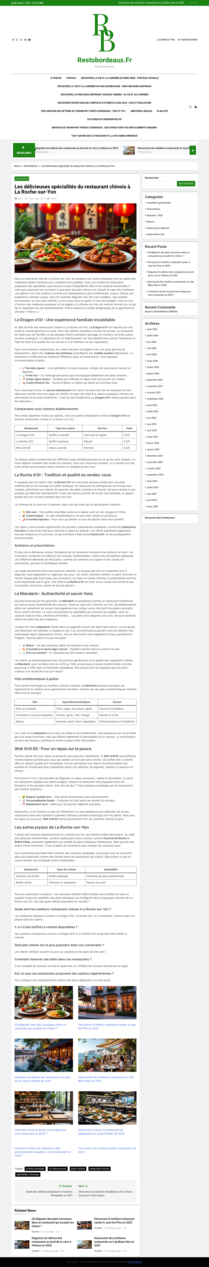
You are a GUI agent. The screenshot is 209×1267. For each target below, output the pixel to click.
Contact (71, 78)
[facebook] (13, 40)
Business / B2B (154, 215)
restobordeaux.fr (104, 60)
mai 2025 (151, 424)
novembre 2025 (155, 386)
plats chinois (78, 1168)
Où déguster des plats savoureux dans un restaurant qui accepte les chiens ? (145, 3)
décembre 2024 (155, 455)
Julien (20, 198)
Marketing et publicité (158, 228)
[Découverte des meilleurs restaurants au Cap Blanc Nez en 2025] (79, 152)
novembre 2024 (155, 462)
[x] (21, 40)
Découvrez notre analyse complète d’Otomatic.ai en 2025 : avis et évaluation (104, 102)
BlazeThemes (134, 1262)
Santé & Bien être (155, 234)
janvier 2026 (153, 373)
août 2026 (152, 329)
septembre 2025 (155, 398)
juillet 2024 (152, 487)
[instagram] (17, 40)
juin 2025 (151, 418)
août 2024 (152, 481)
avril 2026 (152, 354)
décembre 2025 (155, 379)
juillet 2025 (152, 411)
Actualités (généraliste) (159, 202)
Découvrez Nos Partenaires (160, 517)
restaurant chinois (99, 1168)
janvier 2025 (153, 449)
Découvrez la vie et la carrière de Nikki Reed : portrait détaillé (120, 78)
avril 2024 (152, 500)
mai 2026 (151, 348)
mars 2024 (152, 506)
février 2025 (153, 443)
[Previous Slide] (191, 3)
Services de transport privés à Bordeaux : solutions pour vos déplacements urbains (104, 127)
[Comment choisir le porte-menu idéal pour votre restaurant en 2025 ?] (169, 152)
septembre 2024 (155, 474)
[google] (25, 40)
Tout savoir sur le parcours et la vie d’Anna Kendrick (104, 135)
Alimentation (22, 178)
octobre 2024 (153, 468)
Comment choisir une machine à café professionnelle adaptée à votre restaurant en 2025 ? (43, 1152)
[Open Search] (190, 107)
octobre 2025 (153, 392)
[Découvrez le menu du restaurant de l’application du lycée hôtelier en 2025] (107, 1108)
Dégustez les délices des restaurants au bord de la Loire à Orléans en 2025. (51, 1242)
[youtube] (29, 40)
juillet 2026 (152, 335)
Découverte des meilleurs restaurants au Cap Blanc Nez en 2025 (123, 148)
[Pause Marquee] (193, 150)
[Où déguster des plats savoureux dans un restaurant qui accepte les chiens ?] (44, 1002)
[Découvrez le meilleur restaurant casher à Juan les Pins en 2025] (107, 1002)
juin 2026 (151, 342)
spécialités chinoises (28, 1174)
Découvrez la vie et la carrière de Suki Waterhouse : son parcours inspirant (104, 86)
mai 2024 (151, 493)
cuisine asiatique (35, 1168)
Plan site (162, 111)
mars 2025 (152, 436)
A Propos (56, 78)
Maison (151, 221)
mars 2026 (152, 361)
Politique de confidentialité (104, 119)
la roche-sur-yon (57, 1168)
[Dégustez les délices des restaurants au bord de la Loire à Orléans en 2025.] (44, 1055)
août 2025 (152, 405)
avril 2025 (152, 430)
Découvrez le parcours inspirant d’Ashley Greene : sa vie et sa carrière (104, 94)
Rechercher (152, 177)
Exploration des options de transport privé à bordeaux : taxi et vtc (83, 111)
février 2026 (153, 367)
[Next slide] (195, 3)
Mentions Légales (141, 111)
